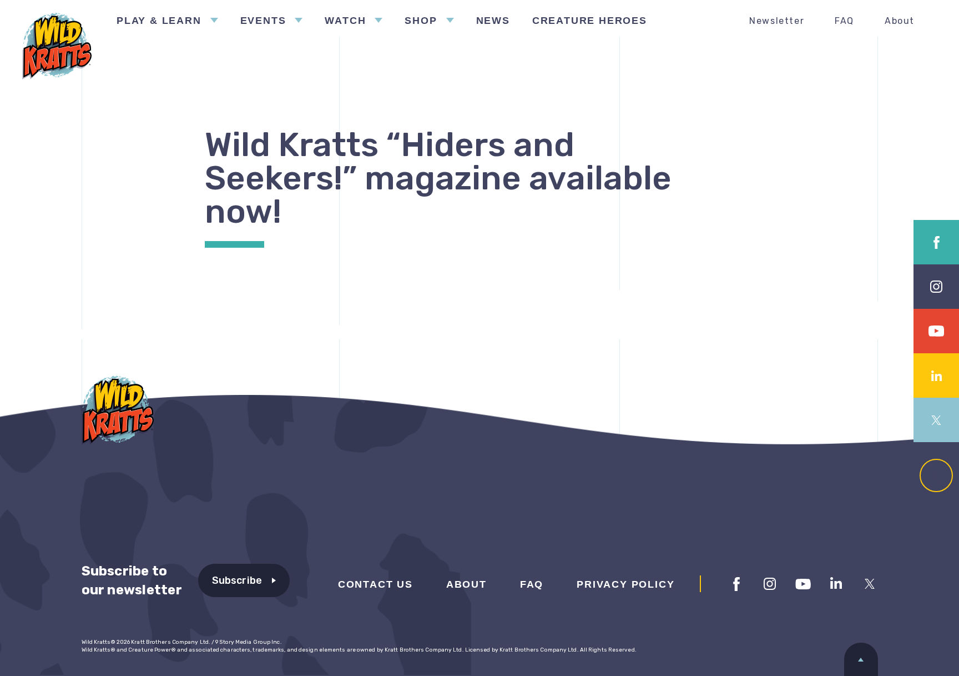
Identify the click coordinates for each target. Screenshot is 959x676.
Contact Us (375, 584)
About (900, 21)
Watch (345, 20)
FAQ (844, 21)
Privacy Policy (625, 584)
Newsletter (776, 21)
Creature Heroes (589, 20)
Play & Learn (159, 20)
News (493, 20)
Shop (421, 20)
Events (263, 20)
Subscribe (237, 580)
